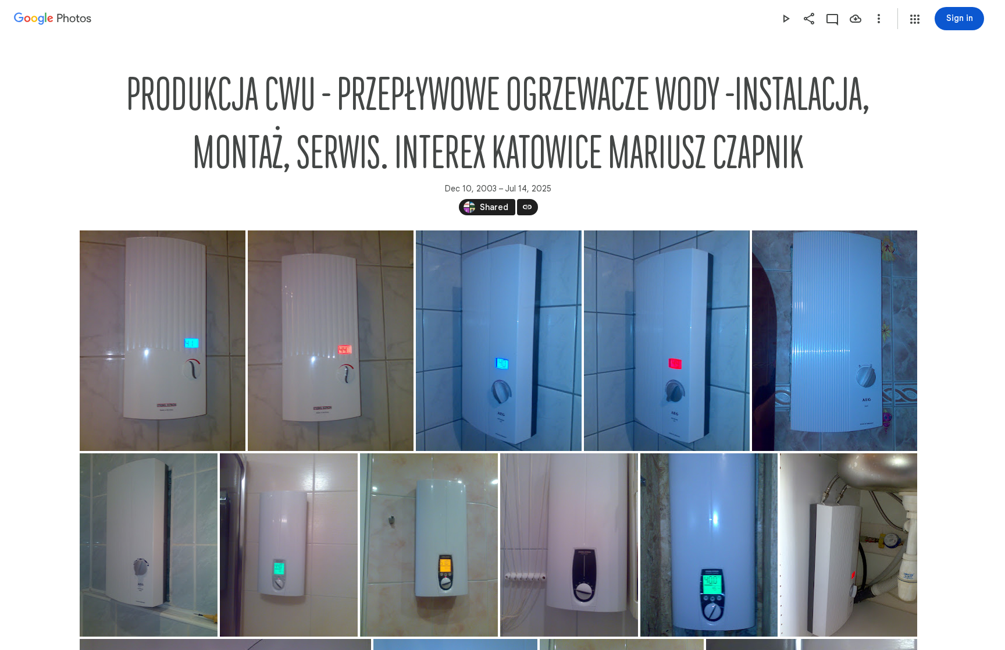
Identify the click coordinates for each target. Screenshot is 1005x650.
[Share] (809, 18)
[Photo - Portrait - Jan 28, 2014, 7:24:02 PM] (834, 340)
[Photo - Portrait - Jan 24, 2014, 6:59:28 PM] (569, 545)
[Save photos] (855, 18)
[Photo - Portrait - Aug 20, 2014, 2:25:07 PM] (499, 340)
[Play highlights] (786, 19)
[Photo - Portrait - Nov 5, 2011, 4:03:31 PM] (429, 545)
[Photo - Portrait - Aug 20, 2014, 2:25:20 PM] (667, 340)
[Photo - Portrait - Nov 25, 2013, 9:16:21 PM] (149, 545)
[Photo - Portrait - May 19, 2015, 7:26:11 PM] (331, 340)
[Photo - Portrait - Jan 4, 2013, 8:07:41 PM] (289, 545)
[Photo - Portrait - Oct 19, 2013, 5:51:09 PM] (709, 545)
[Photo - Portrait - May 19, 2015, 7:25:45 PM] (162, 340)
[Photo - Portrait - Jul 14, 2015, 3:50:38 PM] (848, 545)
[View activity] (832, 18)
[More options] (878, 18)
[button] (914, 19)
